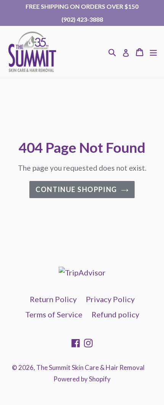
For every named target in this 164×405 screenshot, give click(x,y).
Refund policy (115, 314)
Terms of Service (53, 314)
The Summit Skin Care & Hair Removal (90, 367)
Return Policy (53, 299)
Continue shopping (76, 189)
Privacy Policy (110, 299)
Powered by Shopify (82, 379)
